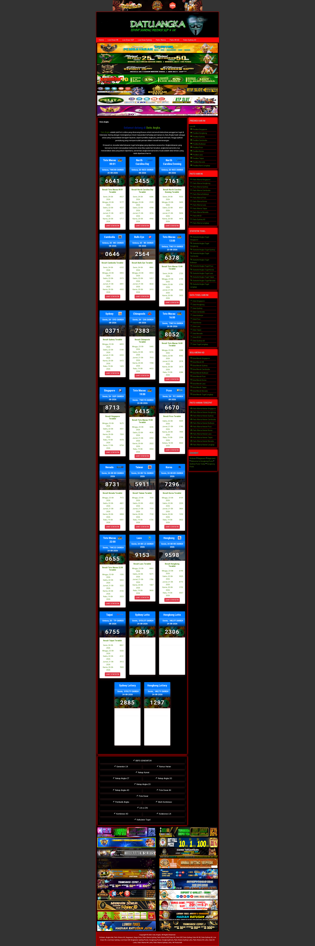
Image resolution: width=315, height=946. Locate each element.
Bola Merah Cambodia (201, 369)
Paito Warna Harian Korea (202, 430)
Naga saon (211, 458)
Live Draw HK (113, 40)
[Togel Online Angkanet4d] (188, 895)
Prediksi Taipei (198, 158)
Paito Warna (161, 40)
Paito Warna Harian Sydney (203, 416)
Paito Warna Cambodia (201, 190)
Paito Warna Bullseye (200, 194)
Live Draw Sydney (145, 40)
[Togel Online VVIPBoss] (157, 48)
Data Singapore (198, 301)
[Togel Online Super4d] (157, 69)
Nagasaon (202, 458)
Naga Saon (138, 937)
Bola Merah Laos (198, 384)
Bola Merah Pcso (199, 376)
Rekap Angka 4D (122, 790)
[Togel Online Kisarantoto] (157, 90)
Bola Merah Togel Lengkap (202, 394)
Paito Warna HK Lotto (200, 940)
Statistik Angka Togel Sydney (203, 250)
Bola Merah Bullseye (200, 373)
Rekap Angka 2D (143, 784)
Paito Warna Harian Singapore (204, 409)
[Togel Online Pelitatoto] (157, 100)
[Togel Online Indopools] (188, 905)
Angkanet (134, 940)
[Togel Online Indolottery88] (188, 884)
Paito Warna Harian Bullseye (203, 423)
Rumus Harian (165, 766)
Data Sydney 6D (198, 341)
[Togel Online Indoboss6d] (188, 832)
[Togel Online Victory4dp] (126, 843)
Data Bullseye (197, 315)
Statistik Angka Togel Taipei (203, 277)
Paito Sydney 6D (189, 40)
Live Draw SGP (128, 40)
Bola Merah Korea (199, 380)
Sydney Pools (143, 940)
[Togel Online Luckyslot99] (188, 843)
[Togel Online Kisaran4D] (157, 80)
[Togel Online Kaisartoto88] (126, 916)
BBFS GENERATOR (143, 761)
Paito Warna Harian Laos (202, 434)
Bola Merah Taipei (199, 387)
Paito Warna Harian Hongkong (204, 412)
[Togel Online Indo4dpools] (126, 926)
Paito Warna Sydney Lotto (183, 940)
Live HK (192, 126)
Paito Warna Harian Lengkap (203, 445)
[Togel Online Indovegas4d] (188, 926)
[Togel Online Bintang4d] (126, 884)
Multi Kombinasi (165, 802)
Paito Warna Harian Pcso (202, 427)
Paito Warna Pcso (199, 198)
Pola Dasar (143, 796)
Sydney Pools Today (197, 464)
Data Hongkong (198, 305)
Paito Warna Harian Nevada (203, 441)
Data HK (172, 937)
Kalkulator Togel (143, 820)
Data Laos (196, 326)
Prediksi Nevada (198, 162)
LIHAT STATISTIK (112, 226)
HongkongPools (167, 940)
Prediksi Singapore (199, 129)
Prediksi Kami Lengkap (201, 166)
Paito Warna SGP (163, 937)
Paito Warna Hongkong (201, 183)
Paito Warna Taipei (199, 208)
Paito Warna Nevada (200, 212)
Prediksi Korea (198, 151)
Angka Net (109, 937)
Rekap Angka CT (122, 778)
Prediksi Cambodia (199, 140)
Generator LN (122, 766)
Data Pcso (196, 319)
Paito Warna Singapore (201, 180)
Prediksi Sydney (198, 137)
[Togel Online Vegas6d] (126, 863)
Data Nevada (197, 333)
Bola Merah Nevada (200, 391)
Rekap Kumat (143, 772)
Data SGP (179, 937)
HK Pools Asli (177, 942)
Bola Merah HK (198, 362)
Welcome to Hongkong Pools (202, 461)
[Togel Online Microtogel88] (126, 832)
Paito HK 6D (174, 40)
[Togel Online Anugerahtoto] (188, 874)
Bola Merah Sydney (200, 366)
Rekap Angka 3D (164, 778)
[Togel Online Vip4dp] (188, 853)
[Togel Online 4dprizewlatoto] (126, 905)
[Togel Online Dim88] (157, 59)
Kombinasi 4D (122, 814)
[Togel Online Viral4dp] (157, 111)
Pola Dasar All (164, 790)
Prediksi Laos (197, 155)
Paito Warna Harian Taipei (202, 437)
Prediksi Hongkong (199, 133)
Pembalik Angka (122, 802)
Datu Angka (104, 122)
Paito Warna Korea (199, 201)
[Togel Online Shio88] (188, 916)
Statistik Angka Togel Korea (203, 270)
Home (101, 40)
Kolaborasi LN (164, 814)
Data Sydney (197, 308)
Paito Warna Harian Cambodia (204, 419)
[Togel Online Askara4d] (126, 874)
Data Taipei (196, 330)
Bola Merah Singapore (201, 358)
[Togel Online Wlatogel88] (126, 895)
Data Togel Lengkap (200, 344)
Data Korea (196, 323)
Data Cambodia (198, 312)
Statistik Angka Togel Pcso (202, 266)
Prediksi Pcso (197, 147)
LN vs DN (143, 808)
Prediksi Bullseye (199, 144)
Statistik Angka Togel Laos (202, 273)
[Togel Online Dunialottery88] (188, 863)
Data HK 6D (196, 337)
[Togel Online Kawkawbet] (126, 853)
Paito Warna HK (119, 937)
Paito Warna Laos (199, 205)
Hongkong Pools (155, 940)
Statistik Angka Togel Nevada (203, 281)
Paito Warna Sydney (200, 187)
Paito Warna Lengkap (200, 223)
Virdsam (193, 458)
